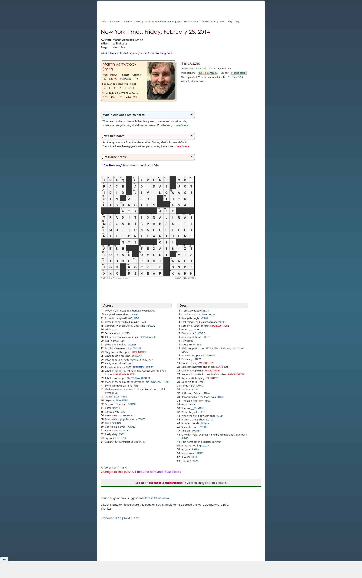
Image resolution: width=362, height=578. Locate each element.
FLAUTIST (212, 378)
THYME (137, 348)
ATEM (200, 408)
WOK (195, 460)
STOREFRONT (126, 415)
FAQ (230, 21)
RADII (212, 314)
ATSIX (220, 415)
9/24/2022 (125, 78)
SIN (123, 340)
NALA (208, 400)
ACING (204, 318)
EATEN (195, 449)
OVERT (118, 408)
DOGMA (210, 355)
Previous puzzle (111, 518)
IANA (207, 393)
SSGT (199, 344)
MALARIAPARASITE (123, 374)
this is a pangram (208, 72)
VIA (123, 411)
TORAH (132, 404)
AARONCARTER (236, 374)
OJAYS (184, 351)
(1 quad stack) (238, 72)
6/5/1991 (113, 78)
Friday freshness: (190, 81)
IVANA (217, 441)
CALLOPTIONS (221, 325)
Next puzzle (131, 518)
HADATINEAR (212, 370)
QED (223, 322)
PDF (222, 21)
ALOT (195, 389)
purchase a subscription (165, 483)
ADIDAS (151, 325)
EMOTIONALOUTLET (138, 378)
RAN (190, 340)
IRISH (205, 310)
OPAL (221, 397)
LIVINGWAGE (148, 337)
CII (115, 392)
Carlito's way (112, 165)
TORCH (204, 427)
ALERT (132, 344)
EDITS (206, 337)
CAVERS (134, 314)
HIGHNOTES (139, 352)
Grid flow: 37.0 (235, 77)
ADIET (197, 329)
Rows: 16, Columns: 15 (193, 68)
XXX (121, 434)
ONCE (125, 430)
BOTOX (210, 419)
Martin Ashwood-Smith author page (162, 21)
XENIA (184, 438)
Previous (128, 21)
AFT (130, 363)
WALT (141, 419)
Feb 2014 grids (191, 21)
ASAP (139, 356)
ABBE (124, 396)
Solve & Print (209, 21)
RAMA (199, 385)
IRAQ (152, 310)
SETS (202, 412)
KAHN (141, 441)
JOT (116, 329)
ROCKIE (131, 426)
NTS (136, 385)
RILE (192, 404)
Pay (237, 21)
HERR (200, 453)
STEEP (198, 359)
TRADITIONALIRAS (143, 367)
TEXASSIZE (122, 400)
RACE (143, 322)
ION (118, 423)
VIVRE (201, 333)
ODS (136, 318)
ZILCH (205, 445)
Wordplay (119, 47)
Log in (139, 483)
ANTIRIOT (222, 366)
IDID (127, 333)
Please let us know (157, 498)
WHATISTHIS (206, 363)
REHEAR (121, 438)
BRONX (205, 423)
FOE (195, 457)
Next (138, 21)
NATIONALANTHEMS (157, 382)
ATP (151, 359)
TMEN (202, 382)
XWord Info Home (110, 21)
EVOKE (195, 431)
